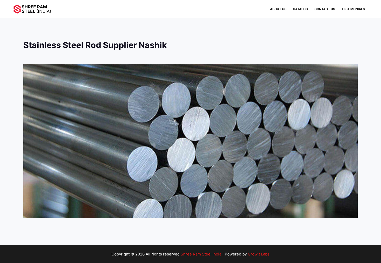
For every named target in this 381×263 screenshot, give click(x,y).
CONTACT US (324, 9)
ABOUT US (278, 9)
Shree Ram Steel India (201, 254)
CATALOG (300, 9)
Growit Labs (259, 254)
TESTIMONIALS (353, 9)
